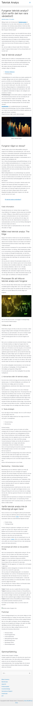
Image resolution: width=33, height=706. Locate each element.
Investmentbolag (6, 688)
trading (12, 539)
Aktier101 (4, 684)
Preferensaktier (5, 686)
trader (17, 516)
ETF (3, 696)
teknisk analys (5, 19)
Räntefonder (5, 681)
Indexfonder (5, 693)
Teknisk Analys (10, 2)
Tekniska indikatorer (10, 71)
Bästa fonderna (5, 679)
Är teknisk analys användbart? (13, 199)
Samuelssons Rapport (7, 691)
